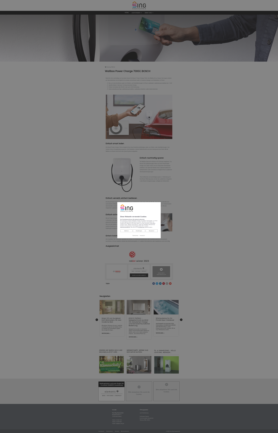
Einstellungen (139, 231)
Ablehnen (126, 231)
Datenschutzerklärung (125, 227)
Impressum (142, 235)
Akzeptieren (151, 231)
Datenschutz (135, 235)
